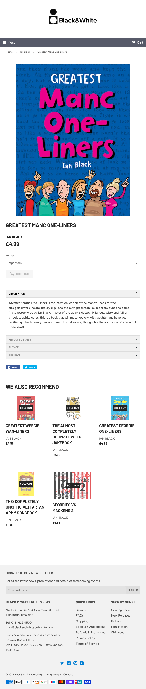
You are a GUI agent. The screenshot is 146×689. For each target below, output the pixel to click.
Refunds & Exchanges (90, 632)
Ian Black (25, 51)
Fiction (116, 621)
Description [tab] (17, 293)
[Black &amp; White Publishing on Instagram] (75, 663)
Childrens (117, 632)
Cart (139, 42)
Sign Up (133, 590)
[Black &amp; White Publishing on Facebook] (69, 663)
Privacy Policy (85, 638)
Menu (11, 42)
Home (9, 51)
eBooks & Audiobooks (90, 627)
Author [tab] (14, 347)
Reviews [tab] (14, 355)
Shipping (82, 621)
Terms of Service (87, 643)
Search (81, 610)
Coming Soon (120, 610)
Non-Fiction (119, 627)
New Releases (120, 615)
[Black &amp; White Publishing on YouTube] (82, 663)
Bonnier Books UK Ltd (20, 640)
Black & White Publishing (28, 674)
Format (10, 255)
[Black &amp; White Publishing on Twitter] (62, 663)
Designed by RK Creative (59, 674)
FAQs (79, 615)
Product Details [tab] (20, 339)
